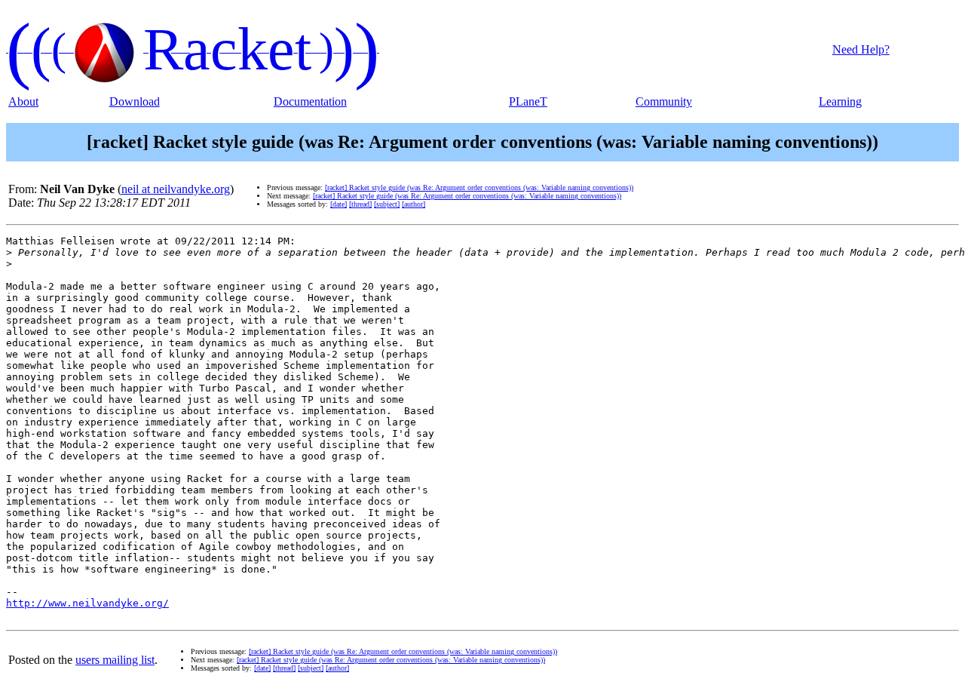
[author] (413, 204)
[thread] (360, 204)
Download (134, 101)
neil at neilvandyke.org (175, 189)
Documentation (310, 101)
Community (664, 101)
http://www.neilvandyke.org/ (87, 603)
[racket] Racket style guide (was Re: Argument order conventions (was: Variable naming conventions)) (479, 187)
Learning (840, 101)
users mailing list (115, 659)
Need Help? (861, 49)
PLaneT (528, 101)
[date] (338, 204)
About (23, 101)
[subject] (387, 204)
